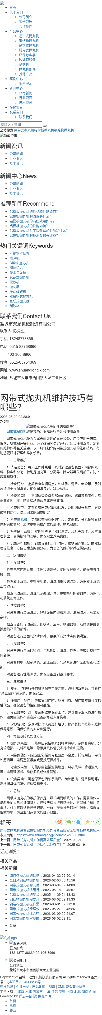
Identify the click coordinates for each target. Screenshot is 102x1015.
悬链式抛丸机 (19, 277)
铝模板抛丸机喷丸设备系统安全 (50, 830)
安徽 (62, 991)
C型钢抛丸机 (18, 262)
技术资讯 (25, 102)
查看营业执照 (76, 986)
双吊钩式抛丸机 (21, 296)
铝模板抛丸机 (44, 130)
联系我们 (16, 111)
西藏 (92, 991)
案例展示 (25, 83)
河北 (28, 991)
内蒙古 (38, 991)
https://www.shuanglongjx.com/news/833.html (51, 834)
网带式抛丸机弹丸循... (25, 884)
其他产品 (25, 73)
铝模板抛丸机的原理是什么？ (31, 216)
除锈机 (24, 64)
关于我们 (16, 12)
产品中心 (16, 31)
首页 (12, 7)
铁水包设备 (17, 272)
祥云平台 (25, 996)
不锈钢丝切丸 (19, 253)
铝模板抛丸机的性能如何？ (29, 225)
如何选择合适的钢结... (25, 875)
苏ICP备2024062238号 (24, 981)
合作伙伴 (25, 26)
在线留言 (16, 107)
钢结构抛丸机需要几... (25, 899)
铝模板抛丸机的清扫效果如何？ (32, 220)
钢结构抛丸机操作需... (25, 903)
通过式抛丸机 (29, 35)
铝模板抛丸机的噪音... (25, 894)
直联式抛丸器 (19, 300)
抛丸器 (14, 286)
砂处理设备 (27, 59)
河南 (69, 991)
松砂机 (14, 281)
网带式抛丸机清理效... (25, 908)
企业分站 (22, 986)
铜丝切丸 (16, 267)
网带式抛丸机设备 (13, 830)
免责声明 (44, 996)
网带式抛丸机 (24, 130)
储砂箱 (14, 305)
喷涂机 (14, 258)
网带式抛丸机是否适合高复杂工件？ (40, 844)
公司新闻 (25, 92)
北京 (21, 991)
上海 (47, 991)
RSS (51, 986)
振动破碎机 (17, 291)
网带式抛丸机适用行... (25, 889)
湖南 (85, 991)
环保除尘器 (27, 54)
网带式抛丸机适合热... (25, 913)
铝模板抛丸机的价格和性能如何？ (34, 211)
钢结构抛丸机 (29, 40)
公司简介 (25, 16)
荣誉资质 (25, 21)
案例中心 (16, 78)
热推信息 (6, 986)
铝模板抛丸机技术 (86, 830)
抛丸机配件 (27, 69)
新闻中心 (16, 88)
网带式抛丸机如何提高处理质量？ (38, 839)
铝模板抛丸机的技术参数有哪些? (33, 235)
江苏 (54, 991)
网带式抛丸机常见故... (25, 918)
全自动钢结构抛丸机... (25, 880)
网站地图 (39, 986)
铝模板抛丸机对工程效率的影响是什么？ (39, 230)
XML (61, 986)
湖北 (77, 991)
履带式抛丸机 (29, 50)
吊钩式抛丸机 (29, 45)
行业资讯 (25, 97)
